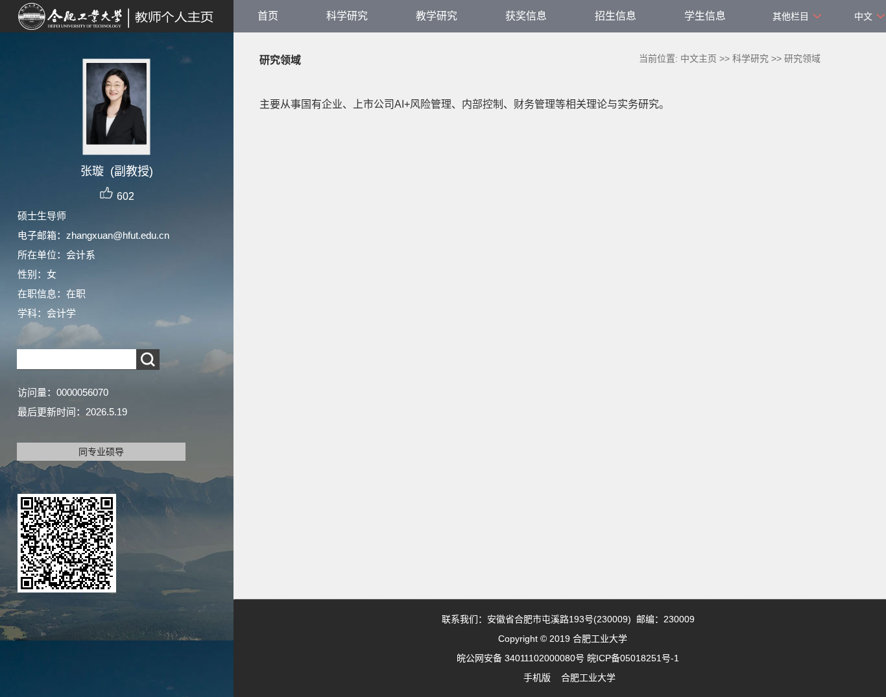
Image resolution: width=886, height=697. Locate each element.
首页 (267, 15)
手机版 (537, 677)
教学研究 (436, 15)
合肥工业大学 (588, 677)
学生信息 (705, 15)
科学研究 (347, 15)
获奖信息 (526, 15)
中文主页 (698, 58)
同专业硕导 (101, 451)
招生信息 (615, 15)
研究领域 (802, 58)
